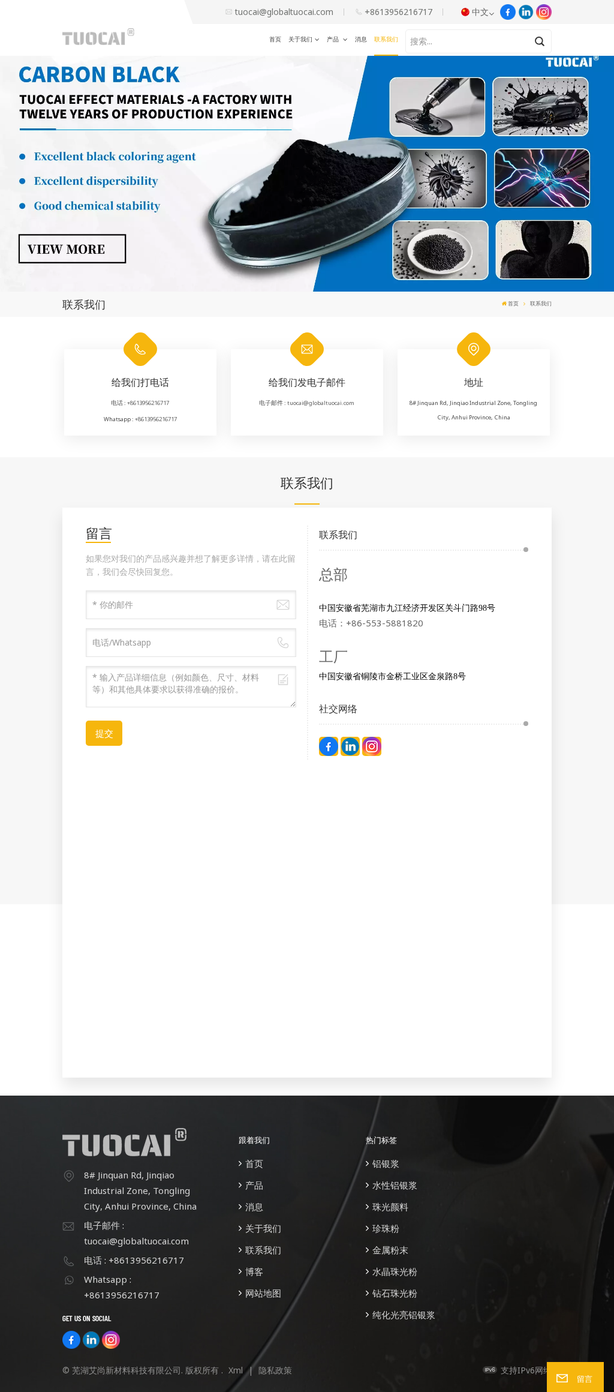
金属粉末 (390, 1250)
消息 (361, 39)
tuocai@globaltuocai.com (284, 12)
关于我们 (300, 39)
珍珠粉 (385, 1228)
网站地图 (263, 1293)
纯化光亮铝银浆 (403, 1315)
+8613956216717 (398, 12)
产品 (334, 39)
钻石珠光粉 (394, 1293)
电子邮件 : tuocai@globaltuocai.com (136, 1233)
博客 (254, 1271)
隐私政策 (275, 1370)
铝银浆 (385, 1163)
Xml (235, 1370)
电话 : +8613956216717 (134, 1260)
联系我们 (386, 39)
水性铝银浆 (394, 1185)
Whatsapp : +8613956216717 (121, 1287)
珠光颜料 (390, 1207)
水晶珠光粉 (394, 1271)
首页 (275, 39)
